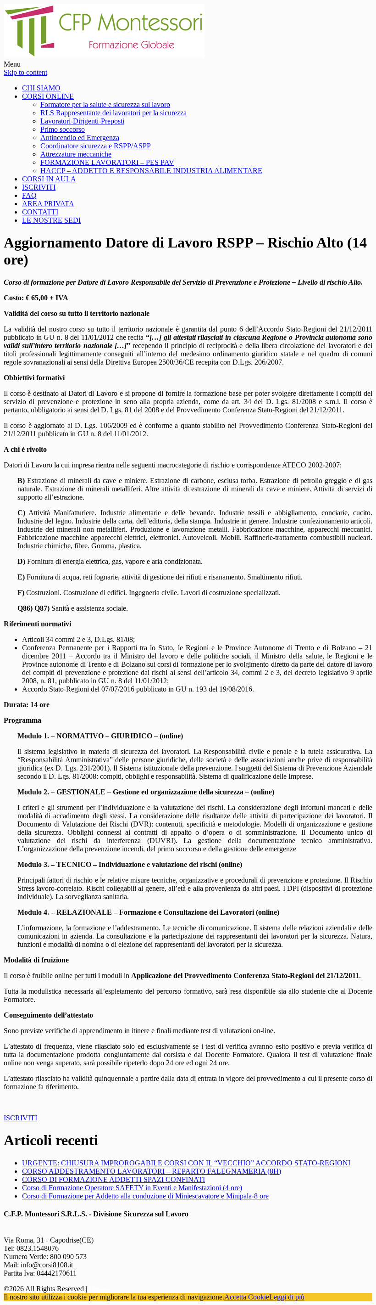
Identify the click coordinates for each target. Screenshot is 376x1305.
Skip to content (25, 72)
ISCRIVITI (38, 187)
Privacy (100, 1289)
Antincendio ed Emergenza (79, 137)
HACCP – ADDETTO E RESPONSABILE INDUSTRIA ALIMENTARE (151, 170)
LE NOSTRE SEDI (51, 220)
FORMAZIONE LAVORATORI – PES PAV (107, 162)
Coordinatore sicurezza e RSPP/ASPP (95, 146)
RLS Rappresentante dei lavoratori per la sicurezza (113, 113)
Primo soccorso (62, 129)
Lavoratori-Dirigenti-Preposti (82, 121)
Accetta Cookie (246, 1297)
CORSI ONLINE (48, 96)
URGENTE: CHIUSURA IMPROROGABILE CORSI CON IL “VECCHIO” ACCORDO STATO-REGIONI (186, 1163)
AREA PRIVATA (48, 204)
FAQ (29, 195)
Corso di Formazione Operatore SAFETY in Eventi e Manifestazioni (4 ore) (132, 1188)
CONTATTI (40, 212)
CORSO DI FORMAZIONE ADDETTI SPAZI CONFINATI (113, 1179)
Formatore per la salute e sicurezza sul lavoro (105, 104)
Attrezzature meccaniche (75, 154)
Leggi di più (286, 1297)
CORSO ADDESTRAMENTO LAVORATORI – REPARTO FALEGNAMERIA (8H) (151, 1171)
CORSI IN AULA (49, 179)
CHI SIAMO (41, 88)
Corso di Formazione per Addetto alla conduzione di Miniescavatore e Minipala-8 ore (145, 1196)
